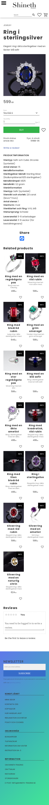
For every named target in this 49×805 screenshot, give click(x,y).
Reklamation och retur (16, 718)
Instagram (10, 774)
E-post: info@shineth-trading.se (20, 783)
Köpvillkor (10, 709)
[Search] (33, 15)
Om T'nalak (10, 769)
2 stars (8, 614)
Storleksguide (11, 778)
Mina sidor (10, 699)
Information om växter (16, 746)
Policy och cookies (14, 722)
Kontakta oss (11, 704)
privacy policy (15, 682)
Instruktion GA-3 (13, 750)
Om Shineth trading (14, 765)
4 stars (13, 614)
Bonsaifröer (11, 737)
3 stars (11, 614)
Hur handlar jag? (13, 713)
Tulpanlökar (11, 741)
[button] (3, 3)
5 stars (16, 614)
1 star (6, 614)
